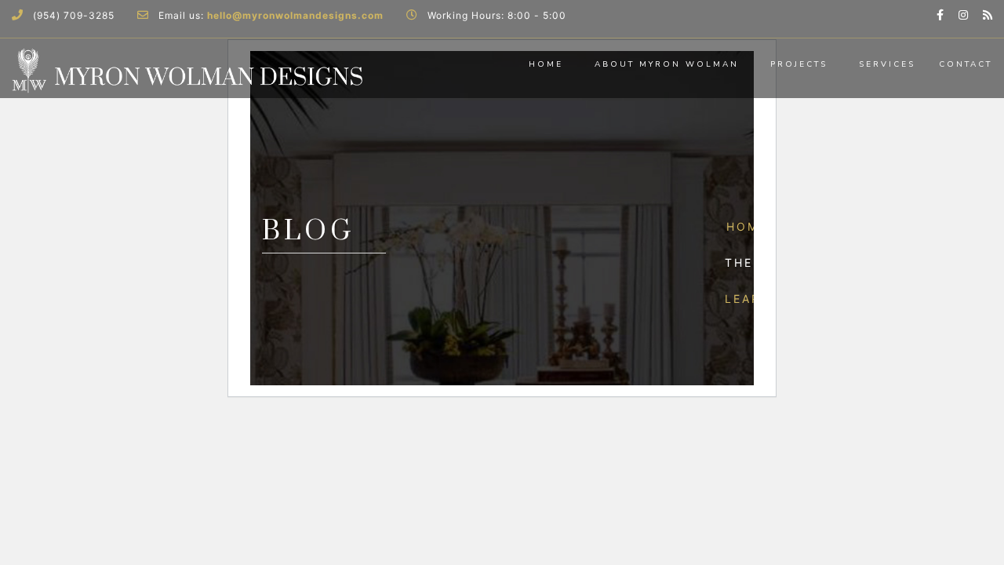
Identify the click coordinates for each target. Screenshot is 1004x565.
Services (887, 64)
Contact (965, 64)
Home (546, 64)
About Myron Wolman (667, 64)
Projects (799, 64)
